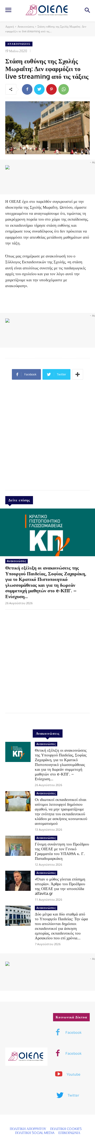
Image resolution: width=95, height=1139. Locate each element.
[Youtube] (59, 1074)
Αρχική (9, 26)
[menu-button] (8, 10)
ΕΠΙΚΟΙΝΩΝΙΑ (69, 1133)
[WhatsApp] (63, 89)
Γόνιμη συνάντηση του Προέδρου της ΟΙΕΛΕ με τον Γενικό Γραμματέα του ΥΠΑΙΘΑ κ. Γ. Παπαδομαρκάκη (62, 851)
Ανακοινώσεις (25, 26)
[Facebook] (27, 89)
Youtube (73, 1074)
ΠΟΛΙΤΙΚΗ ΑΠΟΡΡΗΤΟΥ (28, 1129)
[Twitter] (39, 89)
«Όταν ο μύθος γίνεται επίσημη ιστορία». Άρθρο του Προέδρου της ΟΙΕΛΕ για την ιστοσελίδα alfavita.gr (60, 886)
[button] (87, 10)
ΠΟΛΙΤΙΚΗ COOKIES (66, 1129)
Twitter (73, 1095)
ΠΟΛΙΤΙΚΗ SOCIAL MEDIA (34, 1133)
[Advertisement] (47, 437)
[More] (77, 374)
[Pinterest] (51, 89)
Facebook (73, 1032)
